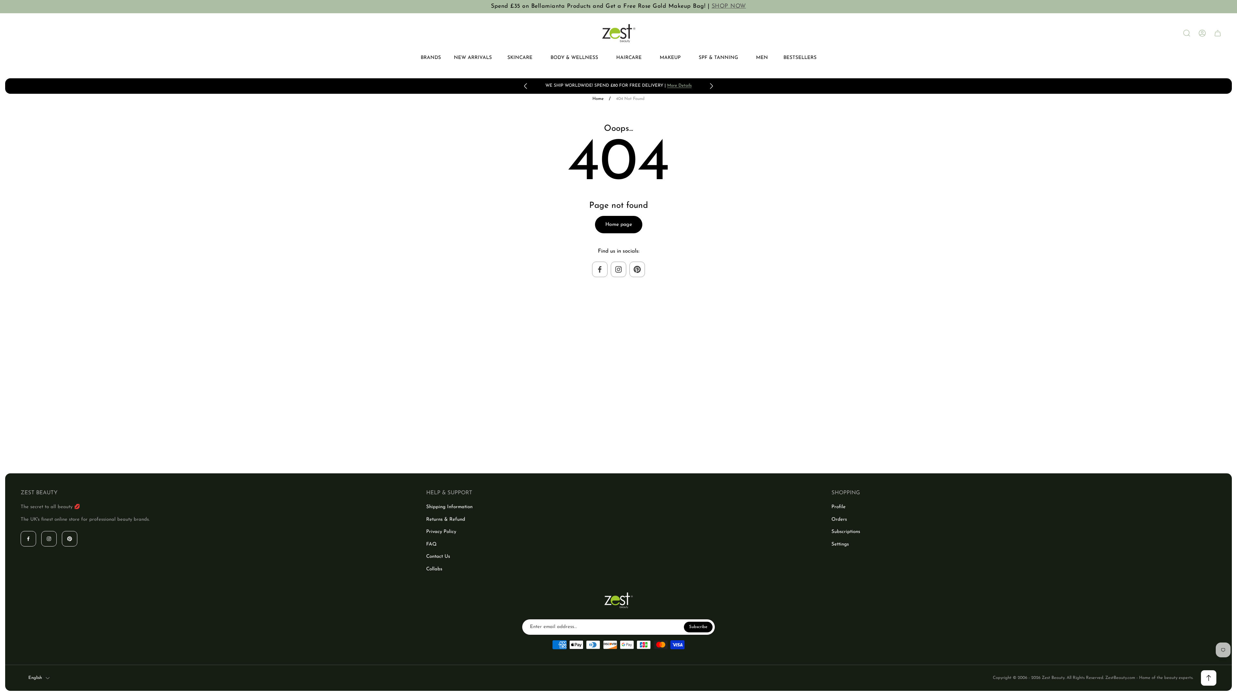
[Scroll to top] (1208, 678)
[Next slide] (711, 86)
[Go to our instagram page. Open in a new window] (618, 269)
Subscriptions (845, 531)
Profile (838, 507)
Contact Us (438, 556)
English (35, 678)
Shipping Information (449, 507)
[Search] (1187, 33)
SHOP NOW (729, 6)
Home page (618, 224)
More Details (679, 85)
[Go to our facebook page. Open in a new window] (600, 269)
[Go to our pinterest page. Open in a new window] (637, 269)
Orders (839, 519)
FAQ (431, 544)
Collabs (434, 569)
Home (598, 99)
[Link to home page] (618, 600)
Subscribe (698, 627)
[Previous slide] (526, 86)
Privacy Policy (441, 531)
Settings (840, 544)
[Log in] (1202, 33)
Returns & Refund (445, 519)
